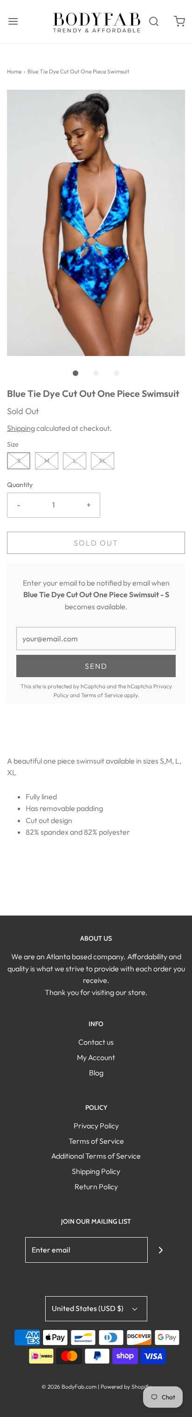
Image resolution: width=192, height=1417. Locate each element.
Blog (96, 1072)
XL (102, 460)
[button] (96, 223)
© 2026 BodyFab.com (68, 1386)
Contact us (96, 1042)
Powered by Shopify (126, 1386)
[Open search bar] (153, 21)
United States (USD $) (88, 1308)
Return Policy (96, 1186)
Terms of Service (102, 695)
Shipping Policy (96, 1171)
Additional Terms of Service (96, 1155)
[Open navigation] (13, 21)
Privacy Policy (96, 1125)
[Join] (160, 1250)
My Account (96, 1057)
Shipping (21, 428)
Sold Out (96, 542)
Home (14, 71)
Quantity (20, 485)
